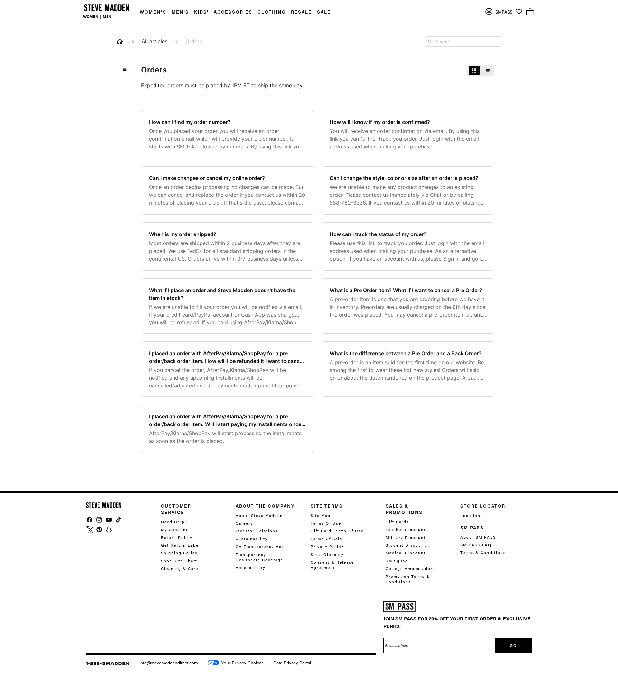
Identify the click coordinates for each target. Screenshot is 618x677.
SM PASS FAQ (476, 545)
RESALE (301, 11)
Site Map (321, 515)
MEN (107, 16)
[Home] (120, 41)
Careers (244, 523)
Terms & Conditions (483, 553)
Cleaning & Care (179, 568)
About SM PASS (478, 537)
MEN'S (180, 11)
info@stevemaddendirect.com (168, 662)
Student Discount (406, 545)
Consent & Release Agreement (332, 564)
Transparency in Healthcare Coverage (259, 557)
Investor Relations (257, 531)
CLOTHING (272, 11)
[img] (89, 519)
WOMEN (90, 16)
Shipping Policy (179, 553)
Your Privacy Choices (242, 662)
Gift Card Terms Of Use (337, 531)
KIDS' (201, 11)
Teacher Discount (406, 529)
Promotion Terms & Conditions (408, 579)
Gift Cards (397, 522)
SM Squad (397, 561)
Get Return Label (180, 545)
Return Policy (176, 537)
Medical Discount (406, 553)
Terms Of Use (326, 523)
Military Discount (406, 537)
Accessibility (251, 567)
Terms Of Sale (326, 539)
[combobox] (463, 41)
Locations (471, 515)
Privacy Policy (327, 546)
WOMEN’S (153, 11)
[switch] (480, 70)
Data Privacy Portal (292, 662)
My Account (174, 529)
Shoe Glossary (327, 554)
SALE (324, 11)
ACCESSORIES (233, 11)
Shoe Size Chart (179, 561)
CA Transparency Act (260, 546)
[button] (150, 12)
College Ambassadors (410, 568)
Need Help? (174, 522)
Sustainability (252, 539)
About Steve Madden (259, 515)
